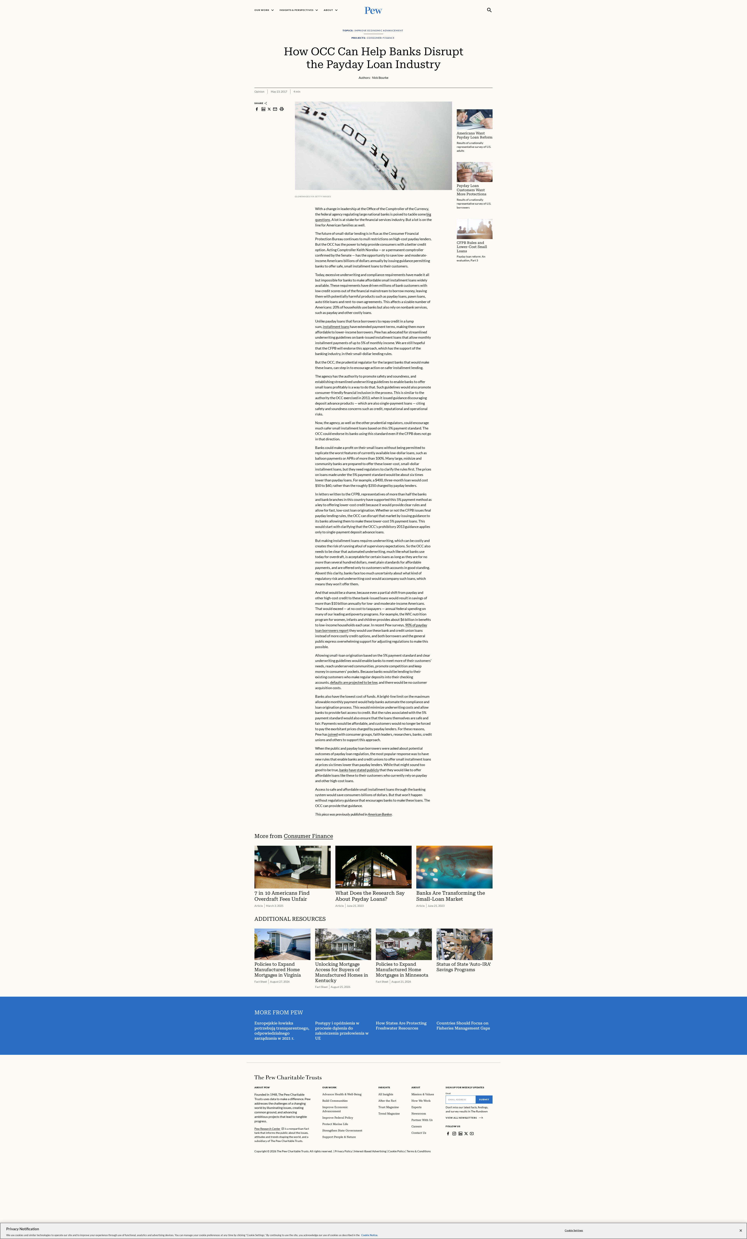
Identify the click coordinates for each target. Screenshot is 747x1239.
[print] (281, 109)
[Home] (288, 1077)
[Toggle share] (490, 99)
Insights (384, 1087)
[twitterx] (269, 109)
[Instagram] (454, 1133)
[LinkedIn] (460, 1133)
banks (343, 770)
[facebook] (256, 109)
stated (361, 770)
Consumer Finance (308, 836)
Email (448, 1093)
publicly (373, 770)
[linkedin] (263, 109)
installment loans (336, 326)
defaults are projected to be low (353, 682)
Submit (484, 1099)
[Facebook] (448, 1133)
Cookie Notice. (369, 1234)
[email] (275, 109)
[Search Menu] (489, 10)
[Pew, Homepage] (373, 10)
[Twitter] (466, 1133)
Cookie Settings (574, 1230)
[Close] (740, 1230)
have (352, 770)
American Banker (380, 814)
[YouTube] (471, 1133)
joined (333, 734)
